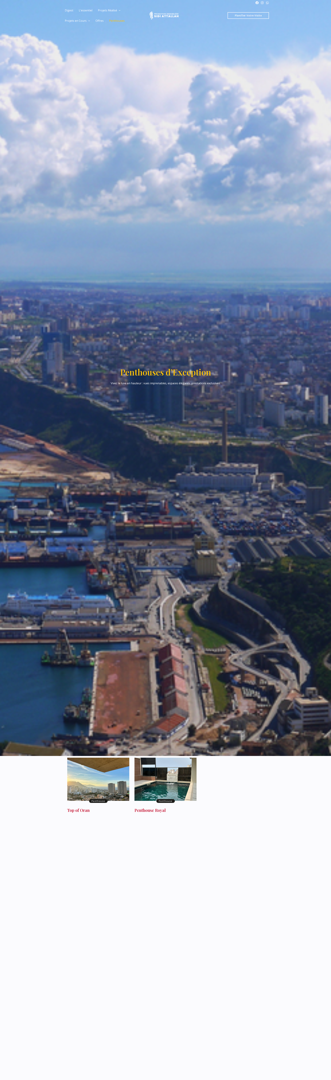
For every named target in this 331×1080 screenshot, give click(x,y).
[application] (119, 10)
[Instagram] (262, 2)
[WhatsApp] (267, 2)
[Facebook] (257, 2)
